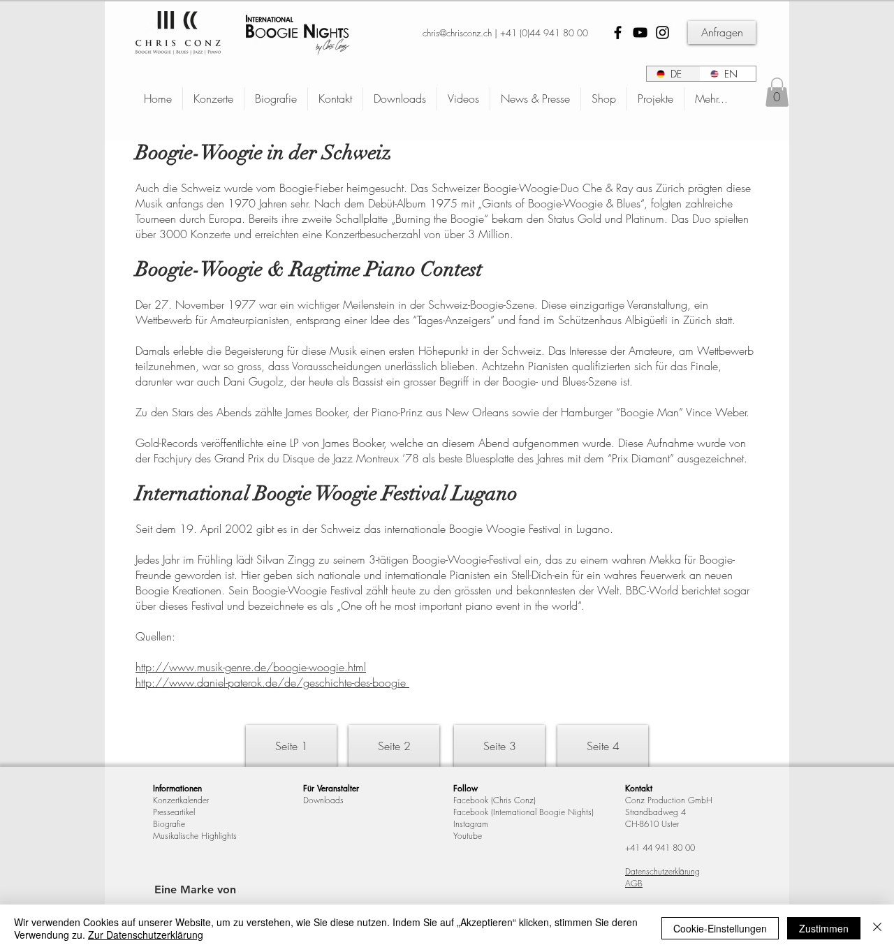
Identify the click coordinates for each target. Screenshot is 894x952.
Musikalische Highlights (195, 836)
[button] (777, 92)
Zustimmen (824, 928)
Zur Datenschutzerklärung (145, 935)
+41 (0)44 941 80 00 (544, 33)
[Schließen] (877, 928)
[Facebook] (617, 32)
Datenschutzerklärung (662, 871)
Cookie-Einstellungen (720, 928)
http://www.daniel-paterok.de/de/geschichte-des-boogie (272, 682)
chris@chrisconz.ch (457, 33)
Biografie (169, 824)
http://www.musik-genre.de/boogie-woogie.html (250, 667)
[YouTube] (640, 32)
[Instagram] (662, 32)
